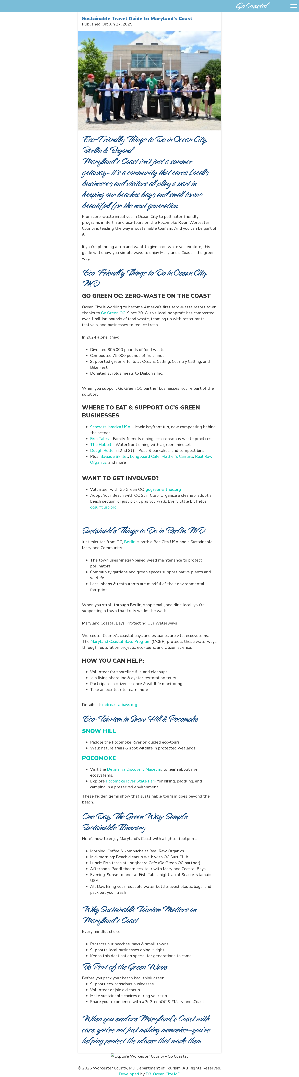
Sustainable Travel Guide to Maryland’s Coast (137, 18)
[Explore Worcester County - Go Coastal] (253, 5)
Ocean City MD (166, 1074)
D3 (148, 1074)
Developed (129, 1074)
